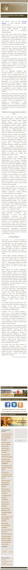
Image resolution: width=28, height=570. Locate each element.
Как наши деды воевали (7, 561)
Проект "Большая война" (7, 564)
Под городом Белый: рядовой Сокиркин (6, 525)
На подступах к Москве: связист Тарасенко (6, 491)
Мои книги (4, 563)
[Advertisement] (14, 372)
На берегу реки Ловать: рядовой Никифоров (6, 461)
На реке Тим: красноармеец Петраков (5, 504)
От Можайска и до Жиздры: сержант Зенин (7, 467)
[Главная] (5, 11)
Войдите (14, 357)
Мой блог (4, 559)
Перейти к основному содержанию (8, 0)
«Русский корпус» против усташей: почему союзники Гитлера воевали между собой (6, 540)
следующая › (4, 551)
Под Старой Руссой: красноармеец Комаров (7, 519)
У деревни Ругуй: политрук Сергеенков (6, 497)
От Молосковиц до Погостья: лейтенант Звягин (7, 532)
